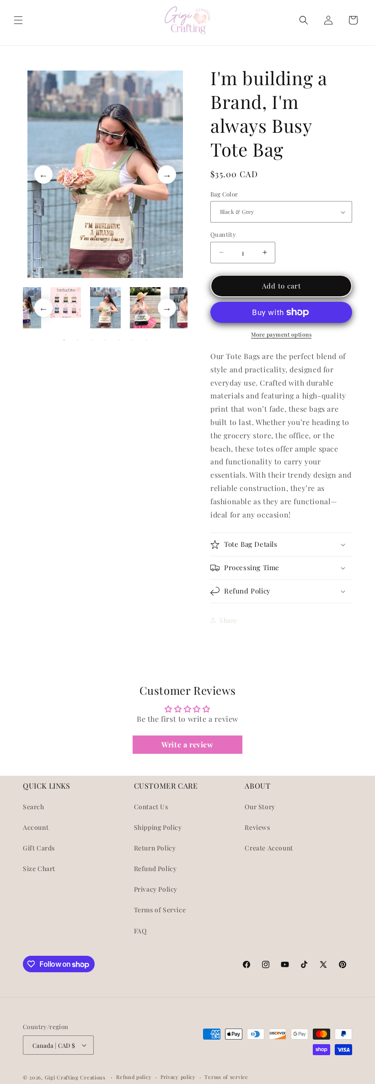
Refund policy (133, 1076)
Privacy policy (178, 1076)
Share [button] (228, 620)
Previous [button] (43, 174)
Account (35, 827)
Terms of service (226, 1076)
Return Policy (155, 848)
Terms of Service (160, 909)
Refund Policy (155, 868)
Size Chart (39, 868)
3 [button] (91, 339)
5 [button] (118, 339)
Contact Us (151, 806)
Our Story (260, 806)
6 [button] (132, 339)
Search (33, 806)
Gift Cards (39, 848)
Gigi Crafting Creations (76, 1077)
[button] (18, 20)
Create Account (269, 848)
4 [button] (105, 339)
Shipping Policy (158, 827)
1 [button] (64, 339)
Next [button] (167, 174)
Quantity (223, 234)
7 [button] (146, 339)
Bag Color (224, 194)
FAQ (140, 930)
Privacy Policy (155, 889)
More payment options (281, 334)
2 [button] (77, 339)
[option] (105, 174)
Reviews (257, 827)
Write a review (187, 744)
